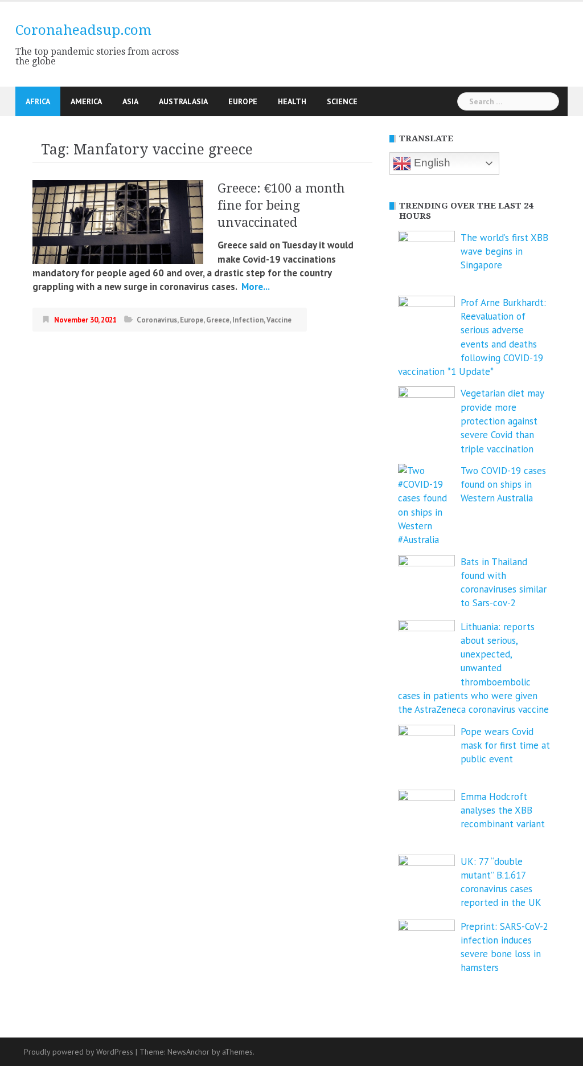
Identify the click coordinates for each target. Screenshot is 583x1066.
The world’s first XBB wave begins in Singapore (504, 251)
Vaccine (279, 320)
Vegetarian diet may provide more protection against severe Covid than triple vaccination (502, 421)
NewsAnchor (188, 1052)
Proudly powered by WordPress (78, 1052)
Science (342, 101)
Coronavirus (157, 320)
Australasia (183, 101)
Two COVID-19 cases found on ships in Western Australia (503, 484)
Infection (248, 320)
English (430, 163)
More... (254, 286)
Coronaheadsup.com (83, 30)
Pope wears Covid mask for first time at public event (505, 745)
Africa (38, 101)
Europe (242, 101)
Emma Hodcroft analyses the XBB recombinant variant (503, 810)
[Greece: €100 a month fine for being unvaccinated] (117, 221)
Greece (217, 320)
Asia (130, 101)
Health (292, 101)
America (86, 101)
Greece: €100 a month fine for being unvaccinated (281, 205)
